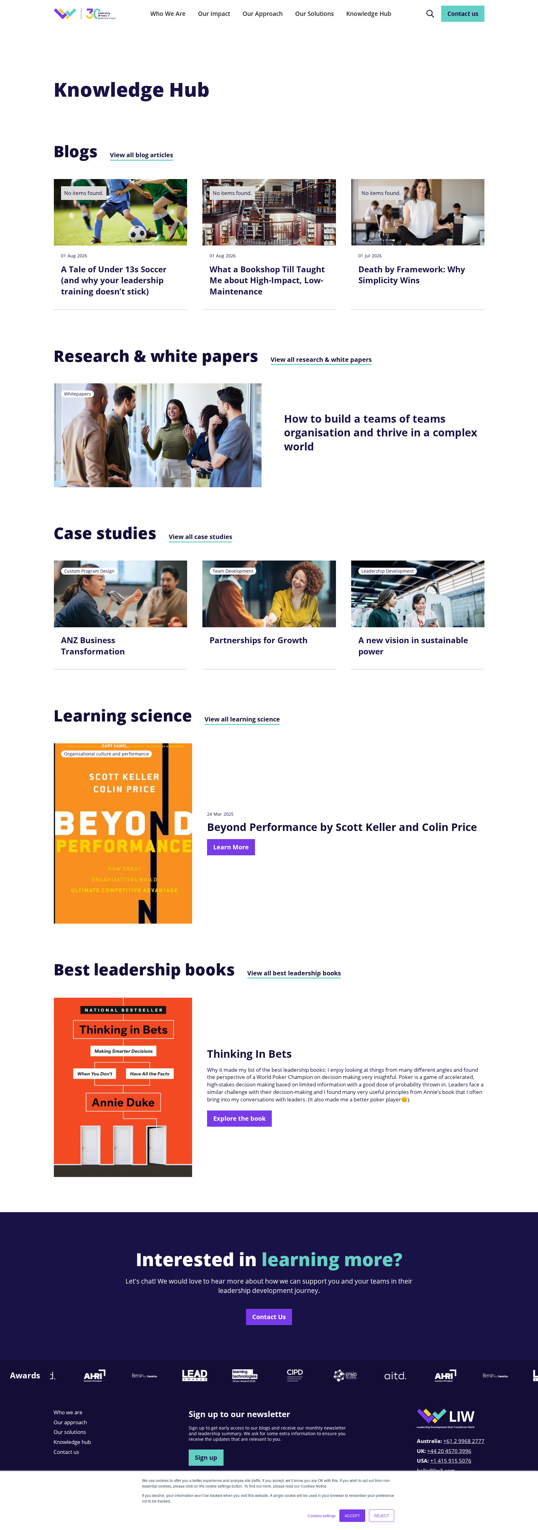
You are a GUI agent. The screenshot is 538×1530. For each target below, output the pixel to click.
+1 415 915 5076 (450, 1460)
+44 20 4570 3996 (449, 1451)
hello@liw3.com (436, 1470)
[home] (85, 13)
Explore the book (239, 1118)
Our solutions (70, 1431)
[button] (168, 13)
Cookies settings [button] (322, 1515)
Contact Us (269, 1316)
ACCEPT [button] (352, 1515)
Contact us (462, 13)
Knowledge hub (72, 1441)
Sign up (206, 1457)
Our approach (70, 1422)
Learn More (231, 847)
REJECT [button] (381, 1515)
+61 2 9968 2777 (463, 1441)
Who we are (68, 1412)
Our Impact (214, 13)
